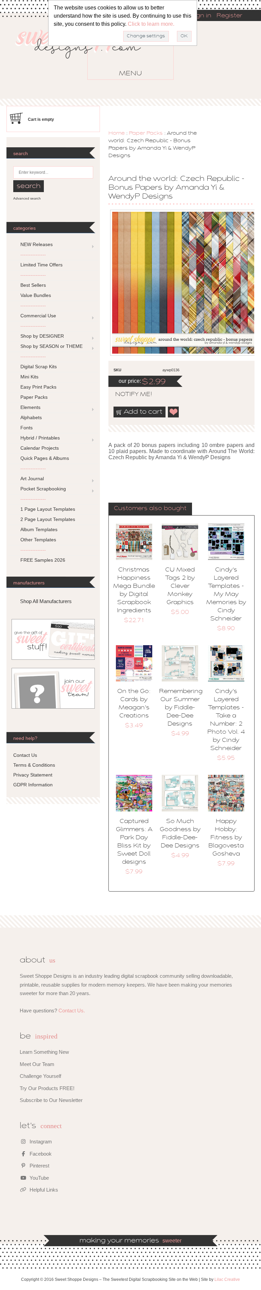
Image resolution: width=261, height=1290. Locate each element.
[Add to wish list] (173, 412)
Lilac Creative (227, 1279)
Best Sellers (33, 285)
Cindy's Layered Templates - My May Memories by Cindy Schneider (226, 594)
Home (116, 133)
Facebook (40, 1154)
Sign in (200, 16)
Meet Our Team (37, 1064)
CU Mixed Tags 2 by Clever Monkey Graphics (180, 586)
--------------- (33, 254)
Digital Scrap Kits (38, 366)
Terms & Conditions (34, 765)
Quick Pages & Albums (44, 458)
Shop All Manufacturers (46, 601)
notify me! (127, 394)
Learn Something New (44, 1052)
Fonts (26, 427)
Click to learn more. (151, 24)
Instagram (40, 1141)
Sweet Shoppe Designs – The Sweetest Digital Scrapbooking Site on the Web (84, 54)
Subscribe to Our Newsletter (51, 1100)
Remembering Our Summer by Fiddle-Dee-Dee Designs (181, 708)
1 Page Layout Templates (47, 509)
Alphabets (31, 417)
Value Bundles (35, 295)
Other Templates (38, 539)
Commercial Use (38, 315)
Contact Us (25, 755)
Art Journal (32, 478)
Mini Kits (29, 376)
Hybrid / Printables (40, 438)
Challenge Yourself (40, 1076)
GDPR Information (33, 784)
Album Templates (38, 529)
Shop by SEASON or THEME (51, 346)
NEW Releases (36, 244)
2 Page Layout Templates (47, 519)
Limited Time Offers (41, 264)
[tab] (150, 509)
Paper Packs (146, 133)
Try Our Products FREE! (47, 1088)
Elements (30, 407)
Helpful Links (43, 1190)
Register (229, 16)
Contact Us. (71, 1010)
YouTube (38, 1178)
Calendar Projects (39, 448)
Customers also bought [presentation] (150, 508)
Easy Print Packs (38, 387)
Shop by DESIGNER (42, 336)
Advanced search (27, 198)
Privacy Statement (32, 775)
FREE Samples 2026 (42, 560)
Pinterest (38, 1166)
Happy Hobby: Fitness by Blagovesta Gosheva (226, 838)
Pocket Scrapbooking (43, 488)
